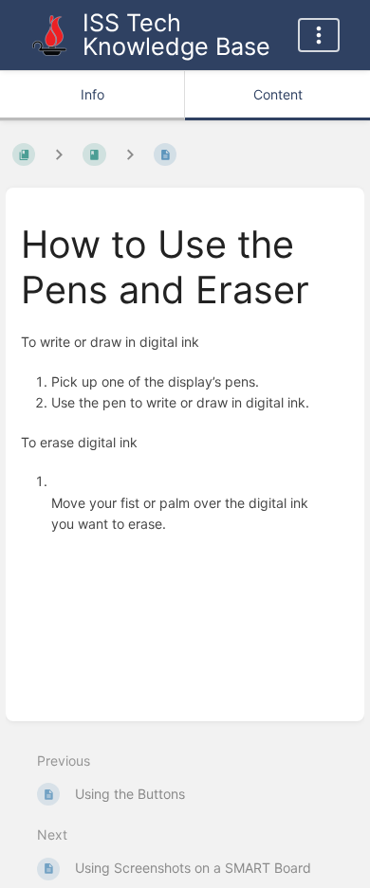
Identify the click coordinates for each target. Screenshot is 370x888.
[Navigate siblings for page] (130, 154)
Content (278, 94)
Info (92, 94)
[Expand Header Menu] (319, 35)
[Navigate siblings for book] (59, 154)
